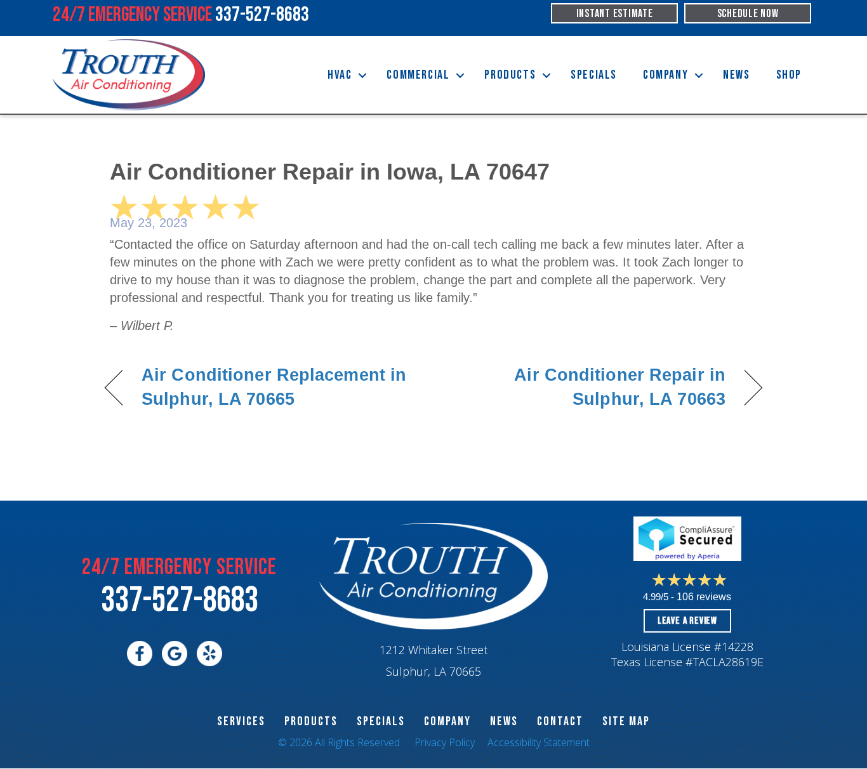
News (736, 74)
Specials (594, 74)
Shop (789, 74)
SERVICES (241, 721)
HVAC (340, 74)
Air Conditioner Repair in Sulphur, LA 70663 (589, 387)
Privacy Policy (444, 742)
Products (510, 74)
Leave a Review (687, 621)
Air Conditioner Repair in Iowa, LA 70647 (330, 172)
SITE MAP (626, 721)
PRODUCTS (311, 721)
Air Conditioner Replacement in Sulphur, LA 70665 (274, 387)
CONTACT (560, 721)
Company (665, 74)
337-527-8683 (179, 600)
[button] (362, 75)
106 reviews (704, 596)
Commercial (418, 74)
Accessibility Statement (538, 742)
